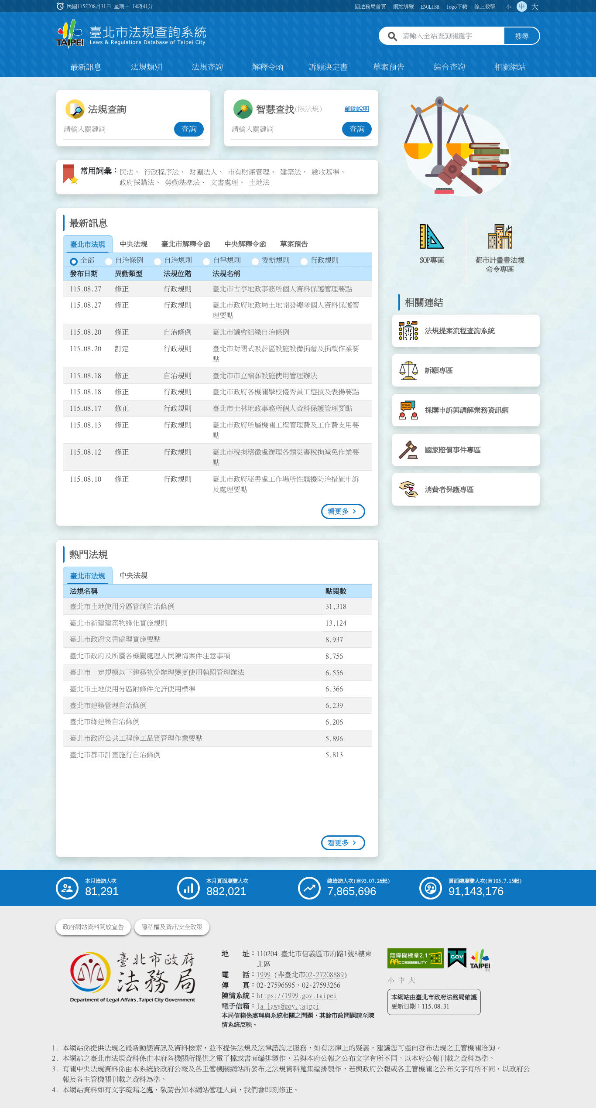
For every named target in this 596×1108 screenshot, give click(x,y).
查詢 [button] (189, 129)
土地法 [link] (259, 182)
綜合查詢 (449, 67)
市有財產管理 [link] (249, 171)
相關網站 (510, 67)
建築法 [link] (290, 171)
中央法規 (133, 243)
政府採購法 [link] (137, 182)
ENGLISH (430, 6)
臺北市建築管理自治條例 (108, 705)
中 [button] (522, 6)
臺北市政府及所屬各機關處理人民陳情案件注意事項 (150, 655)
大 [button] (534, 6)
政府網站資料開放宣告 (93, 927)
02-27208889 (324, 974)
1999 (264, 974)
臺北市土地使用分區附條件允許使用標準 (132, 688)
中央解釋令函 (245, 243)
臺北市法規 (87, 244)
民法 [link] (127, 171)
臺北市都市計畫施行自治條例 (115, 754)
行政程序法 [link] (161, 171)
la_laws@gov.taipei (288, 1005)
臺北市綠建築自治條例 (105, 721)
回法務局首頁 (370, 6)
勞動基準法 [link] (182, 182)
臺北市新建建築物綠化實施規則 (119, 622)
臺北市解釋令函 (185, 243)
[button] (579, 1084)
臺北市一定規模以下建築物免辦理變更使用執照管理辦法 (157, 672)
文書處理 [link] (224, 182)
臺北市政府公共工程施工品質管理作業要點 (136, 738)
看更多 (338, 511)
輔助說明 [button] (357, 109)
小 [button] (508, 6)
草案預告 (388, 67)
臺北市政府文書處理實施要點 (115, 639)
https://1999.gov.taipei (297, 995)
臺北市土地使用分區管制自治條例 (122, 606)
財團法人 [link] (203, 171)
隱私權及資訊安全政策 (171, 927)
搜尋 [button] (522, 36)
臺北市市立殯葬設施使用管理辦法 (264, 375)
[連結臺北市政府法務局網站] (132, 976)
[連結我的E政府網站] (457, 958)
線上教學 (484, 6)
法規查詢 (207, 67)
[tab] (88, 244)
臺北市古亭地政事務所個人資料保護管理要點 (282, 288)
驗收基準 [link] (325, 171)
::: (5, 82)
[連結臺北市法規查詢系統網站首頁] (131, 34)
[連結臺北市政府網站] (480, 959)
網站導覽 (403, 6)
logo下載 (456, 6)
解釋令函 (268, 67)
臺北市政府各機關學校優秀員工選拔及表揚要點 (285, 391)
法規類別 (146, 67)
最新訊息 (86, 67)
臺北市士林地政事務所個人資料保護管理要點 (282, 408)
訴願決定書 (328, 67)
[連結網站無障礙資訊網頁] (415, 958)
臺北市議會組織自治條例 (250, 331)
